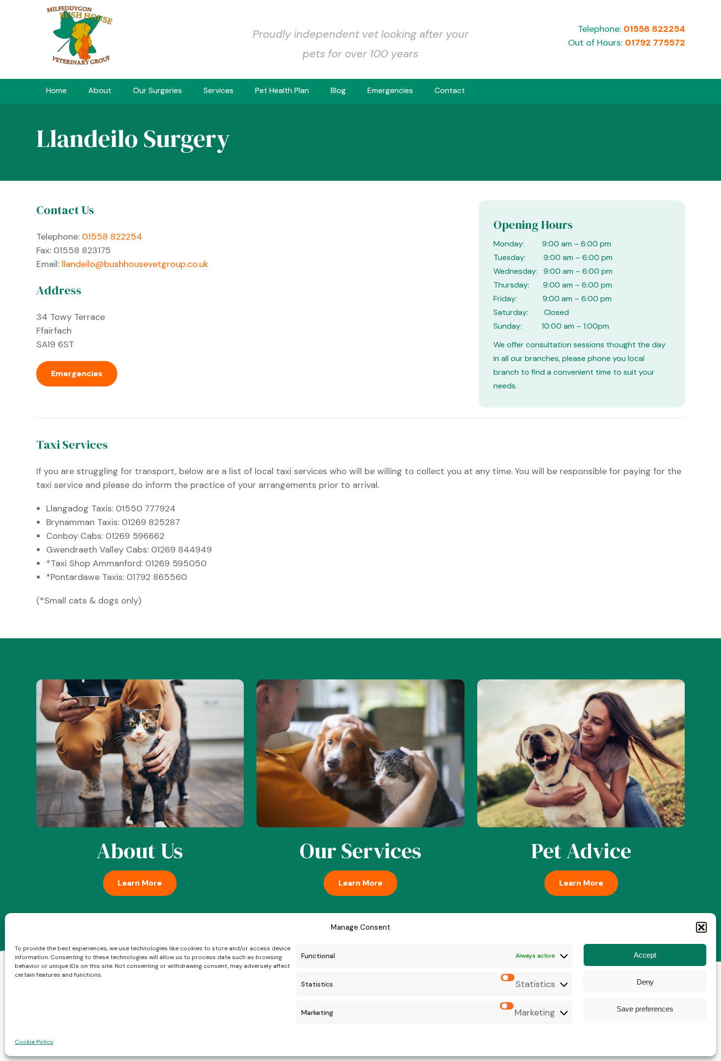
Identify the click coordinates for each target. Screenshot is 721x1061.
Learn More (140, 883)
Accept (645, 955)
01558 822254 (654, 29)
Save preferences (645, 1009)
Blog (338, 90)
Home (56, 90)
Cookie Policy (34, 1042)
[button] (701, 927)
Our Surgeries (157, 90)
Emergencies (390, 90)
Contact (450, 90)
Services (218, 90)
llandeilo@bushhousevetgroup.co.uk (135, 264)
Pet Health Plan (282, 90)
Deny (645, 982)
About (99, 90)
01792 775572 (655, 42)
